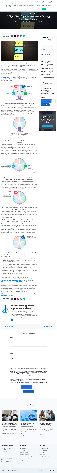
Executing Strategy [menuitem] (43, 450)
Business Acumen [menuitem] (42, 454)
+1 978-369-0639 (4, 452)
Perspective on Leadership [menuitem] (25, 459)
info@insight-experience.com (7, 454)
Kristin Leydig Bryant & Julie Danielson (25, 22)
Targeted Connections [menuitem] (24, 454)
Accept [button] (44, 8)
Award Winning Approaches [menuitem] (26, 461)
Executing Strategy (31, 13)
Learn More (5, 436)
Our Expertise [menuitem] (23, 448)
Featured (24, 13)
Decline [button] (49, 8)
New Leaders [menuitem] (41, 452)
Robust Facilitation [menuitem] (24, 452)
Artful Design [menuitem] (22, 450)
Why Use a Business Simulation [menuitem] (26, 456)
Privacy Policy (39, 470)
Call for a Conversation (48, 126)
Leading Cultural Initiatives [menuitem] (44, 456)
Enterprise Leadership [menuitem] (43, 448)
